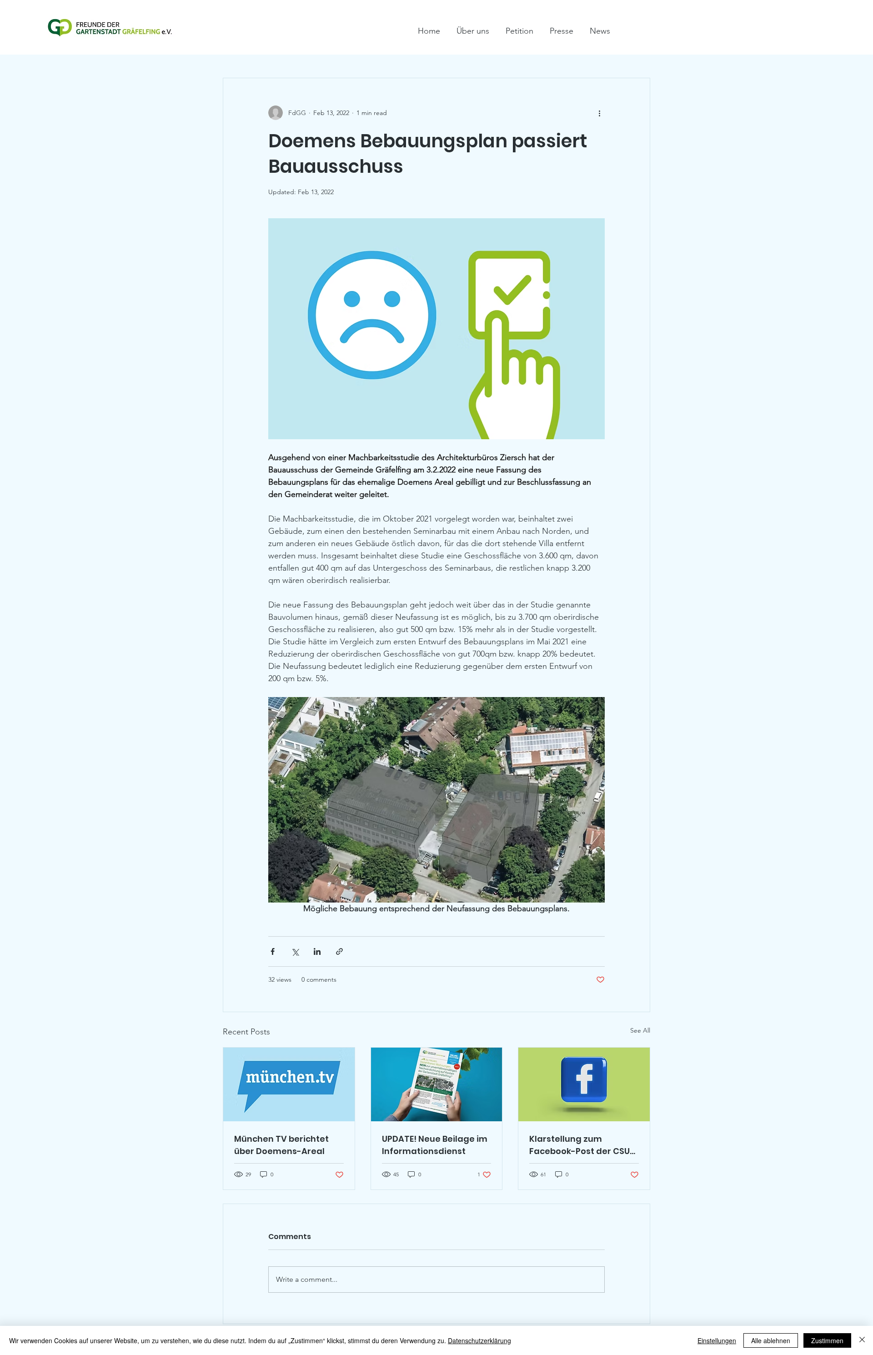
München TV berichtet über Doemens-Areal (281, 1145)
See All (640, 1030)
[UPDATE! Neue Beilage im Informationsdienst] (436, 1084)
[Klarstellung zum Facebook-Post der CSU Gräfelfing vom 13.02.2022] (584, 1084)
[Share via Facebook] (272, 951)
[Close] (862, 1340)
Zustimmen (827, 1340)
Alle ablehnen (770, 1340)
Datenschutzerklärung (479, 1340)
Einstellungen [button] (716, 1340)
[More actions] (599, 112)
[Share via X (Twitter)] (295, 951)
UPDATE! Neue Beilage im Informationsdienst (434, 1145)
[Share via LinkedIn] (317, 951)
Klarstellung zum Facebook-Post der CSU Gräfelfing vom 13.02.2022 (583, 1145)
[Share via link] (339, 951)
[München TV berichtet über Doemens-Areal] (289, 1084)
